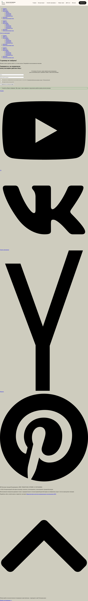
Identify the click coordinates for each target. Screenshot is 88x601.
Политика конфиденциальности (27, 484)
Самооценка (8, 14)
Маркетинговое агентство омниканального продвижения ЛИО (41, 494)
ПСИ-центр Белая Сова (8, 18)
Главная (34, 2)
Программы (5, 11)
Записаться (82, 2)
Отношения (8, 13)
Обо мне (74, 2)
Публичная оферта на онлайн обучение (9, 484)
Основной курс (9, 16)
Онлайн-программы (51, 2)
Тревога (7, 12)
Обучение (5, 17)
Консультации (41, 2)
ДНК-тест (68, 2)
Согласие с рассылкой (41, 484)
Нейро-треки (61, 2)
